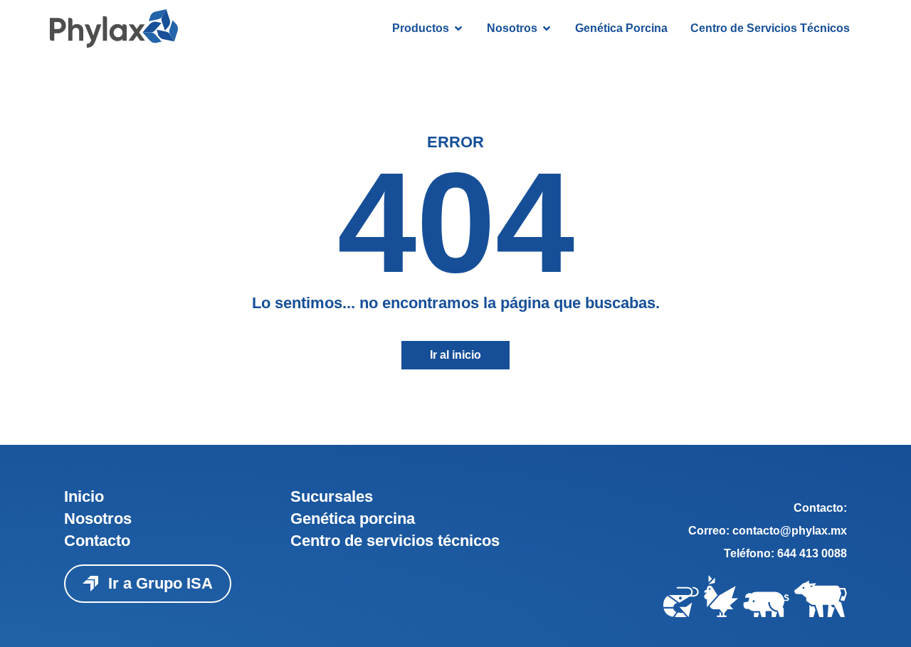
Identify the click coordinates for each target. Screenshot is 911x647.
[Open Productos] (458, 28)
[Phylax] (114, 28)
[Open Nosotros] (546, 28)
